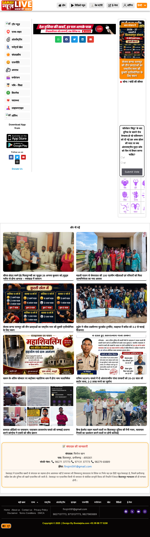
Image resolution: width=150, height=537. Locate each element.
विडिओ (118, 502)
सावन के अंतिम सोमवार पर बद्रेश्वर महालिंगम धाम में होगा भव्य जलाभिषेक (36, 378)
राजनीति (85, 502)
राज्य (33, 502)
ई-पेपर (129, 502)
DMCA (41, 513)
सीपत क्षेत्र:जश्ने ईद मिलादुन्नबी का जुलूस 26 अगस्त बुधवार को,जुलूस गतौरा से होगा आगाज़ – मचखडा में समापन (35, 277)
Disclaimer (12, 513)
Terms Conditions (27, 513)
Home (7, 510)
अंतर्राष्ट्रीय (60, 502)
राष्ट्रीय (47, 502)
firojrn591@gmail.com (78, 466)
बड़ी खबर (21, 502)
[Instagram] (145, 511)
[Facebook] (126, 511)
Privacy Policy (41, 510)
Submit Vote (132, 171)
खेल (108, 502)
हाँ (124, 158)
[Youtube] (138, 511)
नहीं (124, 163)
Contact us (27, 510)
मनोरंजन (97, 502)
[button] (58, 39)
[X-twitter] (132, 511)
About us (16, 510)
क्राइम (73, 502)
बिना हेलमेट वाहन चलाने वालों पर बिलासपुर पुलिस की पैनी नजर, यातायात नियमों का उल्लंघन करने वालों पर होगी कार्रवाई (110, 431)
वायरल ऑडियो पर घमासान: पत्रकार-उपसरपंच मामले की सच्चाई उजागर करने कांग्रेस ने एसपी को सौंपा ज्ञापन (36, 431)
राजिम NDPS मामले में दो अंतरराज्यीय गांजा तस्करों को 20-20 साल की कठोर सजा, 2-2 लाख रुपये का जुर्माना (109, 380)
